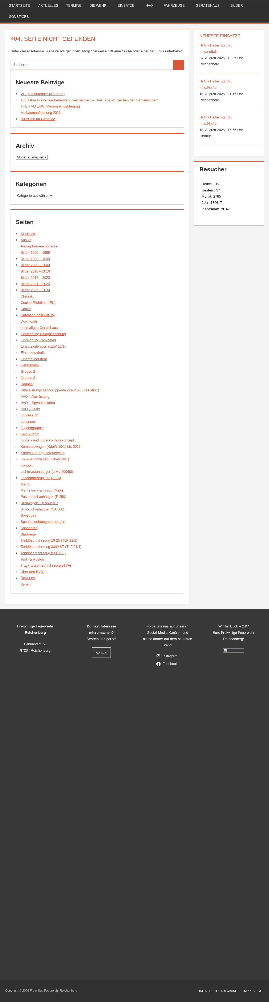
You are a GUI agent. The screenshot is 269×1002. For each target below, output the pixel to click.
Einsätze (126, 5)
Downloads (29, 321)
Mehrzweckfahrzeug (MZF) (42, 490)
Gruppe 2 (28, 371)
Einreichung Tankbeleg (38, 340)
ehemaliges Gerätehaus (39, 328)
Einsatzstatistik (33, 353)
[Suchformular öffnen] (261, 5)
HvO (149, 5)
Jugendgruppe (32, 428)
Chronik (27, 296)
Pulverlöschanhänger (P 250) (43, 497)
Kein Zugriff (30, 434)
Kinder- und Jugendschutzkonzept (47, 440)
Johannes (28, 422)
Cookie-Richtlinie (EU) (38, 303)
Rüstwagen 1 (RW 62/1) (39, 503)
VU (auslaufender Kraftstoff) (43, 94)
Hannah (27, 384)
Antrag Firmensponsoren (40, 246)
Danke (26, 309)
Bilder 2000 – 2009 (35, 265)
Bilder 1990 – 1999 (35, 259)
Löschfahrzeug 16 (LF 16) (41, 478)
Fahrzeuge (174, 5)
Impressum (29, 415)
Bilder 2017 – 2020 (35, 278)
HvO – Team (30, 409)
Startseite (19, 5)
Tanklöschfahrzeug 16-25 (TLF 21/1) (49, 540)
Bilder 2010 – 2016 (35, 271)
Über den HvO (32, 572)
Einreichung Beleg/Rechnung (43, 334)
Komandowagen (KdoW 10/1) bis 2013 (50, 447)
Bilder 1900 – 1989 (35, 253)
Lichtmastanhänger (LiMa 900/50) (47, 472)
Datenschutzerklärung (38, 315)
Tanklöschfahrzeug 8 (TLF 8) (43, 553)
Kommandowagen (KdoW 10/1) (45, 459)
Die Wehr (98, 5)
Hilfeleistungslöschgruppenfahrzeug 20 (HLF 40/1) (60, 390)
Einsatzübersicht (34, 359)
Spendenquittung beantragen (43, 522)
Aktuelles (48, 5)
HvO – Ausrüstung (35, 397)
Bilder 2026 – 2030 (35, 290)
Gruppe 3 (28, 378)
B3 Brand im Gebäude (38, 119)
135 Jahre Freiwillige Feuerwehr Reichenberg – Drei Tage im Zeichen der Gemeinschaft (89, 100)
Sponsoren (29, 528)
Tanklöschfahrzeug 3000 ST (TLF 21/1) (51, 547)
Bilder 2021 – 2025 (35, 284)
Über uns (28, 578)
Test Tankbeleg (32, 559)
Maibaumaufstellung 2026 (41, 113)
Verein (25, 584)
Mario (25, 484)
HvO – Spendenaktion (38, 403)
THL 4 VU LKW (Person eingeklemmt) (50, 106)
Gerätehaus (208, 5)
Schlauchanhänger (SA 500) (42, 509)
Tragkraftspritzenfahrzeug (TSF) (46, 565)
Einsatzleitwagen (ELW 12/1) (43, 346)
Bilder (237, 5)
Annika (26, 240)
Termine (74, 5)
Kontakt (27, 465)
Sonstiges (19, 17)
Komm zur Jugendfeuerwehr (43, 453)
